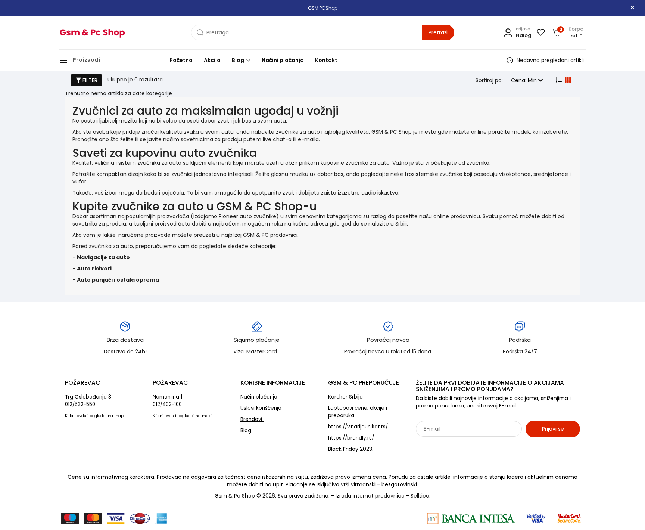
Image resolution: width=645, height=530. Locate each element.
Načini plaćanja (283, 60)
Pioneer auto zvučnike (247, 216)
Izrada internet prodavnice (370, 495)
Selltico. (420, 495)
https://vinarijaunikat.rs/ (358, 426)
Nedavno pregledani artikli (549, 60)
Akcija (212, 60)
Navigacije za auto (103, 257)
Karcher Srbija (346, 396)
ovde (81, 416)
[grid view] (567, 80)
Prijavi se (553, 429)
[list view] (558, 80)
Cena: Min (524, 80)
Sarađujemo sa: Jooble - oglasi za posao (462, 445)
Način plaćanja (259, 396)
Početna (181, 60)
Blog (238, 60)
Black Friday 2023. (350, 449)
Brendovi (252, 419)
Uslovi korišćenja (261, 408)
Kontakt (326, 60)
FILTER (89, 80)
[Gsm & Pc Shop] (92, 32)
